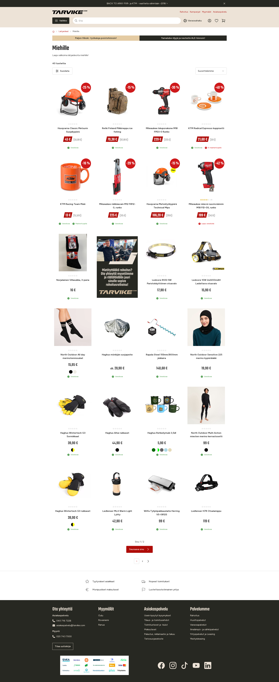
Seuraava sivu (136, 549)
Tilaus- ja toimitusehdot (156, 620)
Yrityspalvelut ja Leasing (202, 634)
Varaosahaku (195, 20)
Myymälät (206, 12)
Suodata (64, 71)
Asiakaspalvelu (220, 12)
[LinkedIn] (207, 665)
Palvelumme (200, 609)
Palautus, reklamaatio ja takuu (159, 634)
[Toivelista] (216, 20)
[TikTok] (184, 665)
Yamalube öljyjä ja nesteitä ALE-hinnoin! (183, 38)
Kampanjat (195, 12)
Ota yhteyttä (62, 609)
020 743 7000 (64, 636)
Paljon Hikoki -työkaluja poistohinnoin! (96, 38)
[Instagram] (172, 665)
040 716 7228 (63, 620)
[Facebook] (161, 665)
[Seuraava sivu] (148, 561)
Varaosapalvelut (198, 624)
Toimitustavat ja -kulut (156, 624)
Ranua (101, 624)
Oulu (100, 615)
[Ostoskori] (223, 20)
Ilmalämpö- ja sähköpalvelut (204, 629)
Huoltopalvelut (198, 620)
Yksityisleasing (197, 638)
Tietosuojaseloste (153, 638)
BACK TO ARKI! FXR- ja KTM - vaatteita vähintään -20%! (137, 3)
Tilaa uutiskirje (63, 646)
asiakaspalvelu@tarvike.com (70, 625)
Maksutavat (150, 629)
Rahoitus (184, 12)
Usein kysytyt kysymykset (157, 615)
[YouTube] (196, 665)
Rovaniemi (103, 620)
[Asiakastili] (209, 20)
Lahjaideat (64, 31)
